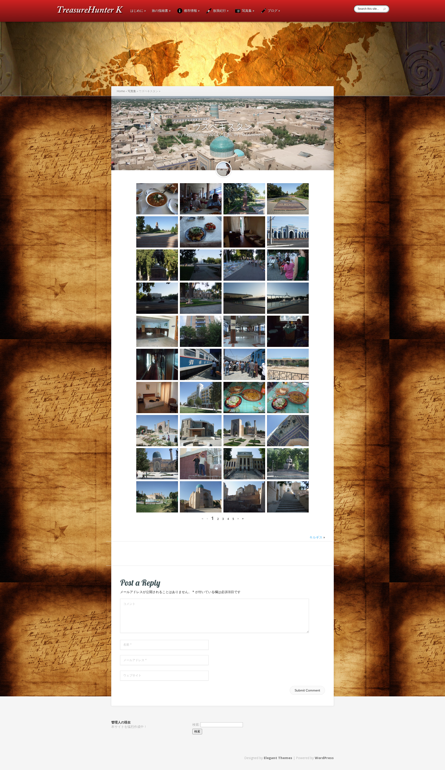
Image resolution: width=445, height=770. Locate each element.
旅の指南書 (161, 11)
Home (121, 91)
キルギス (315, 537)
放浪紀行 (220, 10)
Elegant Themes (278, 758)
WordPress (324, 758)
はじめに (138, 11)
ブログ (273, 10)
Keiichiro (192, 134)
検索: (196, 724)
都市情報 (191, 10)
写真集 (247, 10)
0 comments (254, 134)
